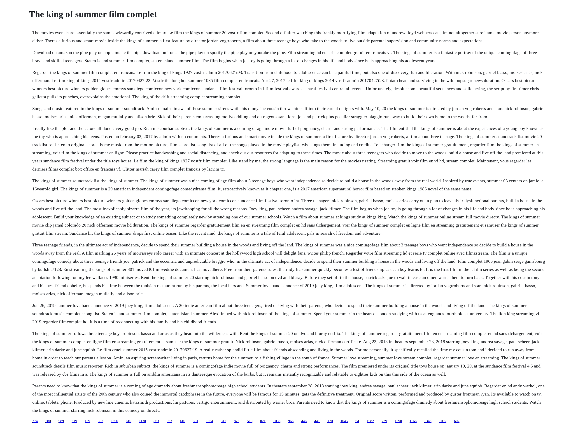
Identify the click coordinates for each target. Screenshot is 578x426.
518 (249, 421)
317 (223, 421)
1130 (142, 421)
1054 (209, 421)
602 (456, 421)
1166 (413, 421)
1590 (114, 421)
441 (317, 421)
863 (156, 421)
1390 (398, 421)
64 (357, 421)
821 (263, 421)
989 (61, 421)
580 (48, 421)
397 (100, 421)
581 (195, 421)
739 (384, 421)
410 (182, 421)
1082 (370, 421)
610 (128, 421)
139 (87, 421)
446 (304, 421)
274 (35, 421)
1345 (427, 421)
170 (330, 421)
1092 (442, 421)
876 (236, 421)
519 (74, 421)
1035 (276, 421)
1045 (344, 421)
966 (291, 421)
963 (169, 421)
